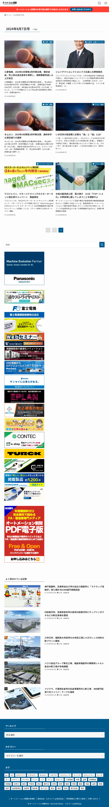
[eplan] (24, 402)
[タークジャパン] (24, 457)
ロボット (59, 779)
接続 (60, 784)
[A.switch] (24, 331)
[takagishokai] (24, 345)
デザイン (15, 779)
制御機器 (92, 779)
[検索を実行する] (102, 244)
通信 (59, 788)
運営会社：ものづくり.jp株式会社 (50, 798)
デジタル (25, 779)
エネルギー (32, 775)
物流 (7, 788)
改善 (74, 784)
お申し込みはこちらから (81, 9)
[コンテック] (24, 447)
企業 (84, 779)
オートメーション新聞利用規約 (23, 798)
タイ (7, 779)
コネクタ (53, 775)
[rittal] (24, 359)
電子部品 (74, 788)
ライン (50, 779)
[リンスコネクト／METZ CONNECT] (24, 471)
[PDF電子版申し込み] (24, 561)
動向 (24, 784)
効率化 (16, 784)
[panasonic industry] (24, 284)
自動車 (26, 788)
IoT (12, 775)
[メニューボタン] (106, 3)
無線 (100, 784)
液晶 (87, 784)
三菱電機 (69, 779)
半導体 (31, 784)
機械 (80, 784)
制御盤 (8, 784)
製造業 (34, 788)
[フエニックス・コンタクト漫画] (24, 302)
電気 (82, 788)
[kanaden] (24, 485)
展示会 (46, 784)
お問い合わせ (93, 798)
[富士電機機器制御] (24, 316)
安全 (39, 784)
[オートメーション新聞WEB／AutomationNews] (9, 3)
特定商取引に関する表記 (75, 798)
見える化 (44, 788)
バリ (42, 779)
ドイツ (34, 779)
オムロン (43, 775)
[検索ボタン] (99, 3)
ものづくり (20, 775)
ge (6, 775)
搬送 (67, 784)
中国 (77, 779)
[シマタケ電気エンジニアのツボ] (24, 430)
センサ (99, 775)
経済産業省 (16, 788)
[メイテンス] (24, 416)
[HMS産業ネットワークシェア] (24, 499)
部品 (66, 788)
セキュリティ (89, 775)
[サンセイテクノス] (24, 387)
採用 (54, 784)
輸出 (52, 788)
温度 (94, 784)
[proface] (24, 373)
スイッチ (77, 775)
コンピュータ (65, 775)
